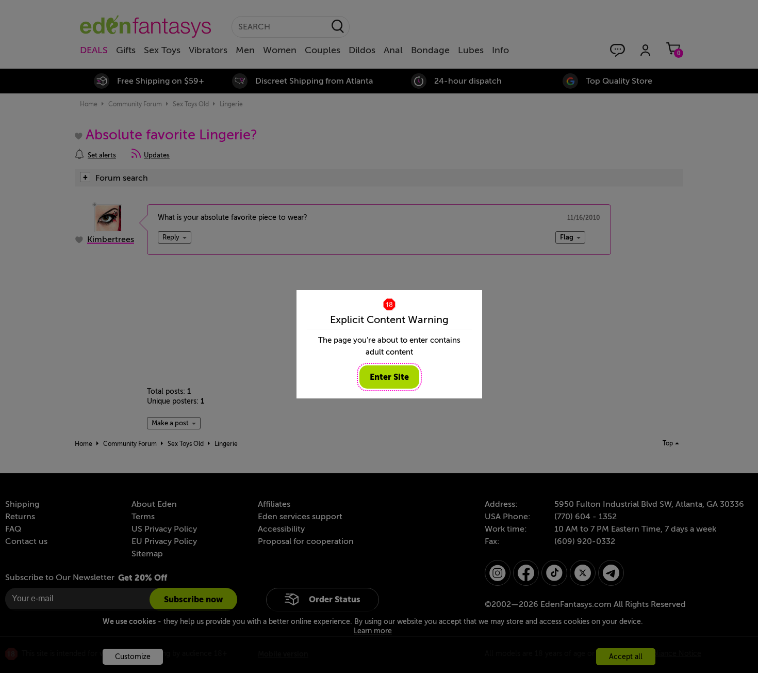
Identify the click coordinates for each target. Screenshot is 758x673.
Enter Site (389, 377)
